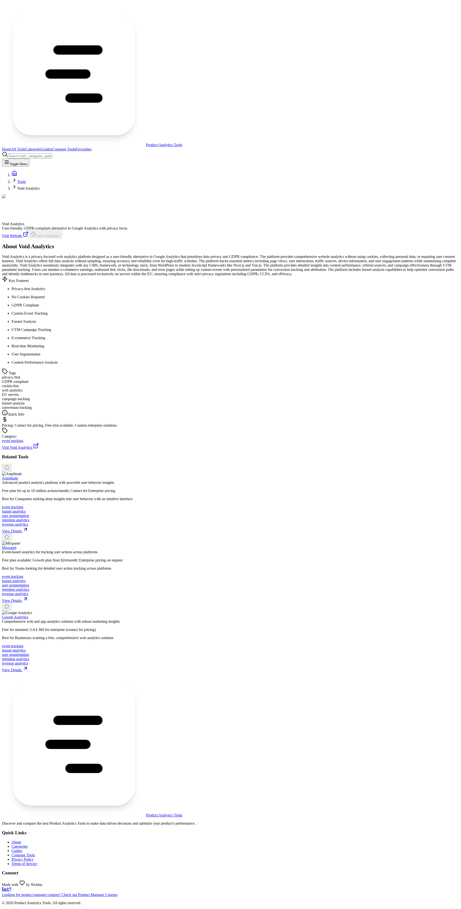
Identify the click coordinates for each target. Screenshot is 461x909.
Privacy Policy (23, 859)
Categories (33, 149)
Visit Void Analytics (17, 447)
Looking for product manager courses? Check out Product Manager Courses (59, 895)
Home (6, 149)
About (16, 842)
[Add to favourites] (7, 468)
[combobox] (30, 156)
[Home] (14, 175)
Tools (21, 182)
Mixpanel (9, 548)
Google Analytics (15, 617)
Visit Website (12, 236)
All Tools (18, 149)
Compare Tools (64, 149)
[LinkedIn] (4, 890)
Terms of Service (24, 864)
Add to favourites (48, 236)
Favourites (83, 149)
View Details (12, 531)
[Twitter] (9, 890)
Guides (47, 149)
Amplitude (10, 478)
